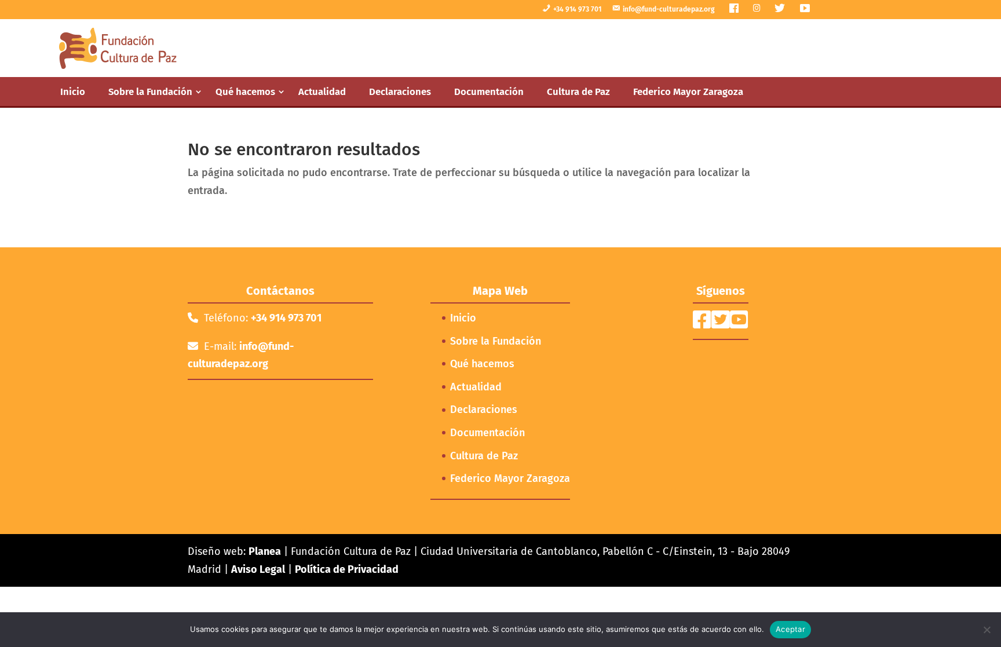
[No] (986, 629)
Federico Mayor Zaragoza (688, 91)
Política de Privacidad (347, 569)
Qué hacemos (245, 91)
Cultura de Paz (578, 91)
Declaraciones (400, 91)
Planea (265, 551)
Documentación (489, 91)
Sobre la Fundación (150, 91)
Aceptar (790, 629)
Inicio (72, 91)
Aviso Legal (258, 569)
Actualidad (322, 91)
